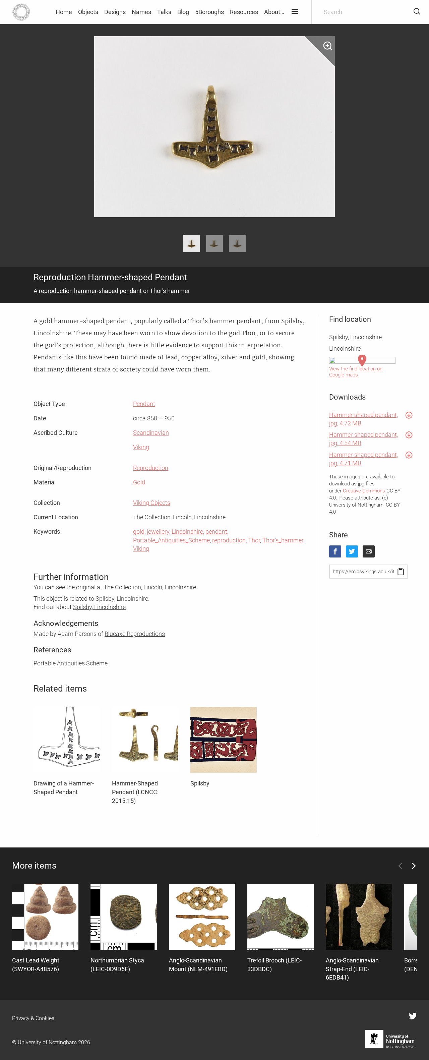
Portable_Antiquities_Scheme (171, 540)
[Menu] (294, 11)
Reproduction (150, 467)
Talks (164, 11)
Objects (88, 11)
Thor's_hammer (282, 540)
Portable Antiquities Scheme (71, 663)
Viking (141, 447)
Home (64, 11)
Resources (244, 11)
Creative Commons (364, 491)
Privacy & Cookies (33, 1018)
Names (141, 11)
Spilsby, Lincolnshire (99, 606)
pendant (216, 531)
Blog (183, 11)
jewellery (158, 531)
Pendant (144, 403)
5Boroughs (209, 11)
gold (138, 531)
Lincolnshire (187, 531)
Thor (254, 540)
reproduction (229, 540)
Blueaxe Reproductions (135, 633)
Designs (115, 11)
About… (274, 11)
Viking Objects (151, 502)
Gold (139, 482)
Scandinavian (151, 432)
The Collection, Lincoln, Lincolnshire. (150, 587)
